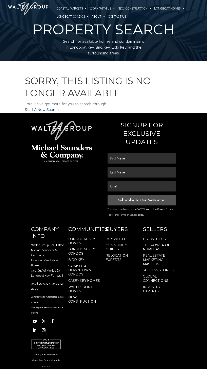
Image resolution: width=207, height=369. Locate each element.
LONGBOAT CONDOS (70, 16)
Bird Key (76, 260)
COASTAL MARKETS (69, 8)
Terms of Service (128, 214)
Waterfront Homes (80, 289)
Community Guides (116, 247)
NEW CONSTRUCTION (133, 8)
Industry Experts (152, 289)
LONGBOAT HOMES (167, 8)
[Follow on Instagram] (43, 330)
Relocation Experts (117, 258)
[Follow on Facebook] (52, 321)
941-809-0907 (40, 283)
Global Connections (155, 278)
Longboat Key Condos (81, 251)
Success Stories (158, 270)
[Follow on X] (43, 321)
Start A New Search (42, 109)
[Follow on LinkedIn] (34, 330)
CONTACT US (117, 16)
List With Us (154, 239)
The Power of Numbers (156, 247)
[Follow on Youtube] (34, 321)
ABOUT (96, 16)
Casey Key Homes (84, 281)
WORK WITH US (100, 8)
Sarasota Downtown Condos (79, 270)
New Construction (82, 299)
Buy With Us (117, 239)
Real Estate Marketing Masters (154, 260)
